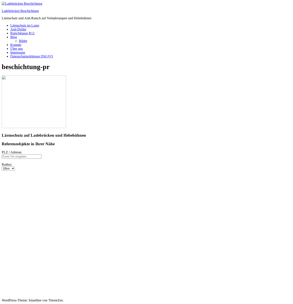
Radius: (7, 164)
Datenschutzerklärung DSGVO (31, 56)
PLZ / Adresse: (12, 152)
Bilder (23, 41)
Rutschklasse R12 (22, 33)
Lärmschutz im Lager (24, 25)
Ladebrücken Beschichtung (20, 11)
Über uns (16, 48)
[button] (6, 178)
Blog (13, 37)
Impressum (17, 52)
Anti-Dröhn (18, 29)
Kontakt (15, 45)
